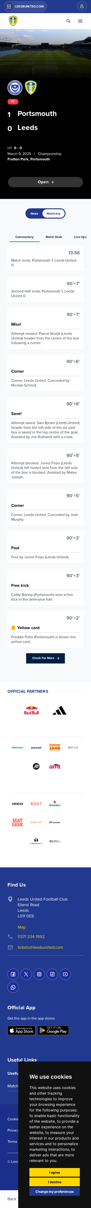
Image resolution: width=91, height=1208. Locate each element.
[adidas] (59, 710)
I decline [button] (54, 1182)
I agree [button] (54, 1172)
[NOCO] (17, 803)
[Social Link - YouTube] (65, 974)
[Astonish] (36, 747)
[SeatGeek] (17, 822)
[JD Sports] (36, 766)
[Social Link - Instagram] (39, 974)
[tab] (34, 213)
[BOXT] (36, 803)
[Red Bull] (31, 710)
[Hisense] (17, 747)
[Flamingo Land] (54, 747)
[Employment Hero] (36, 841)
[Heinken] (54, 803)
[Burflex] (73, 747)
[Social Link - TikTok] (52, 974)
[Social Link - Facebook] (13, 974)
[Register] (79, 6)
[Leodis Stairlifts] (73, 822)
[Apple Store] (21, 1031)
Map (22, 927)
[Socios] (73, 803)
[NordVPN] (54, 822)
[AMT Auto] (54, 766)
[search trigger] (68, 21)
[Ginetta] (36, 822)
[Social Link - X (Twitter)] (26, 974)
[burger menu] (80, 21)
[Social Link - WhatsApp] (13, 987)
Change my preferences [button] (54, 1192)
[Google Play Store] (53, 1031)
